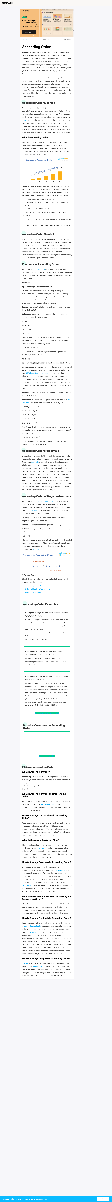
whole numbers (39, 966)
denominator (27, 885)
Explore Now (28, 32)
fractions (41, 269)
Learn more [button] (43, 1199)
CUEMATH (7, 3)
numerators (60, 870)
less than (40, 848)
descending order (48, 804)
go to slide (39, 713)
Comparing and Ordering (35, 586)
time (24, 120)
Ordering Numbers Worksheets (37, 589)
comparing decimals (32, 926)
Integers (25, 963)
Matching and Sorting (34, 592)
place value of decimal (34, 932)
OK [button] (103, 1199)
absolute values (31, 510)
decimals (34, 462)
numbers (42, 783)
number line (38, 549)
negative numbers (45, 501)
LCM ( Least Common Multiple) (37, 373)
